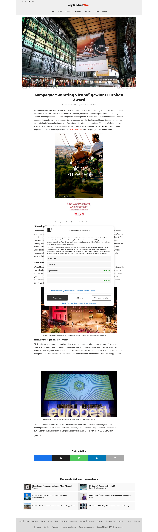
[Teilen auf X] (61, 458)
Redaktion (92, 105)
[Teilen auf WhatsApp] (79, 458)
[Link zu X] (22, 1)
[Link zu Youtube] (29, 1)
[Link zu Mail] (33, 1)
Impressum (92, 303)
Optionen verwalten (101, 298)
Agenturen (81, 105)
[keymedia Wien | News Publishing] (79, 6)
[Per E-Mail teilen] (115, 458)
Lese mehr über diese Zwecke (86, 290)
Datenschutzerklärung (81, 303)
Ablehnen (79, 298)
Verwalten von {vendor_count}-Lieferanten (62, 290)
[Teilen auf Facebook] (43, 458)
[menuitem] (53, 12)
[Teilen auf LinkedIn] (97, 458)
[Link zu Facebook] (26, 1)
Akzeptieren (57, 298)
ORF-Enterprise (75, 129)
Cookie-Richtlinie (67, 303)
